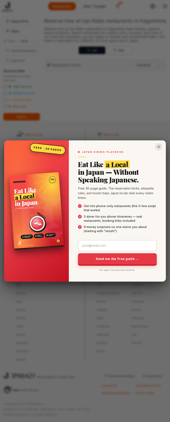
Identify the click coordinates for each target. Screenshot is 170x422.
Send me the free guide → (117, 259)
